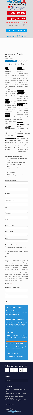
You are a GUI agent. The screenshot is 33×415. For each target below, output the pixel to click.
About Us (8, 380)
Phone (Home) (9, 225)
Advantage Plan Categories (13, 156)
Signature (8, 283)
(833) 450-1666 (18, 13)
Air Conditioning (11, 172)
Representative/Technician (13, 287)
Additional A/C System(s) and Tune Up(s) (16, 175)
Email (7, 238)
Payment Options (10, 245)
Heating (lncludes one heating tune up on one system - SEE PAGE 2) (16, 163)
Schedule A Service (16, 36)
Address (8, 193)
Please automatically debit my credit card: (16, 248)
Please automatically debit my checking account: (17, 252)
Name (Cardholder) (11, 180)
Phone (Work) (9, 231)
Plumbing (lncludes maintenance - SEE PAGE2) (17, 159)
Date (6, 186)
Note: (7, 256)
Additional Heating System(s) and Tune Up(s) (17, 167)
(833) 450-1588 (18, 18)
